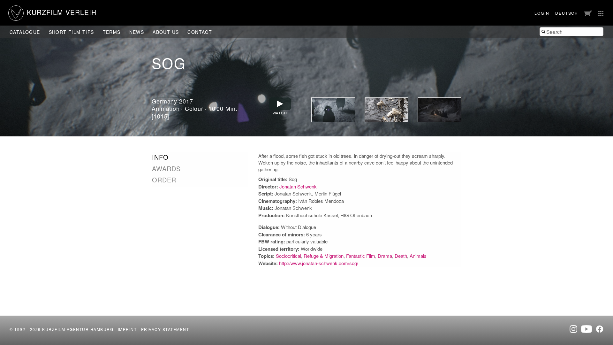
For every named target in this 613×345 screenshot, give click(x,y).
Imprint (127, 329)
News (136, 32)
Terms (112, 32)
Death (401, 255)
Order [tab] (164, 179)
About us (166, 32)
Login (541, 13)
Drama (385, 255)
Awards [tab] (166, 168)
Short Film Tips (71, 32)
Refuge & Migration (324, 255)
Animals (418, 255)
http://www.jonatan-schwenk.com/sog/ (318, 263)
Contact (199, 32)
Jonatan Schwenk (298, 186)
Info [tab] (160, 157)
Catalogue (25, 32)
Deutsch (566, 13)
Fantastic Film (360, 255)
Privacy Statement (165, 329)
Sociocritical (288, 255)
